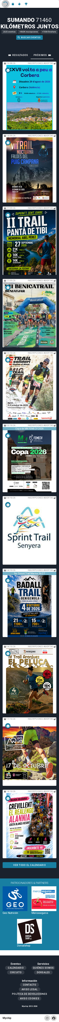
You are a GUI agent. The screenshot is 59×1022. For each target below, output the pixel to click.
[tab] (18, 55)
